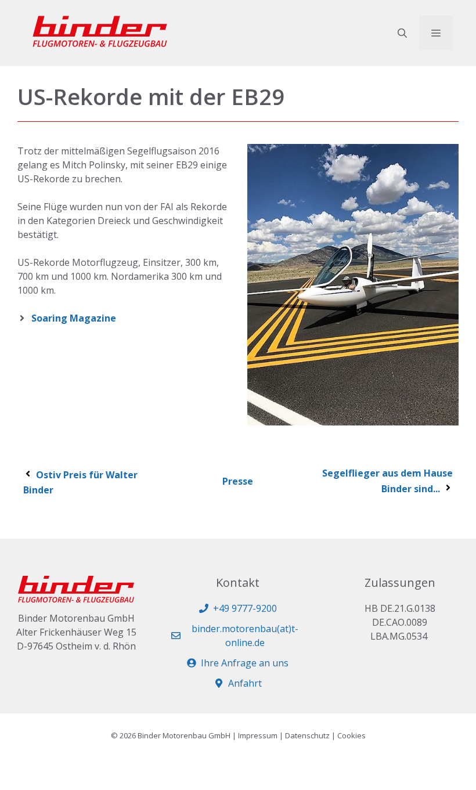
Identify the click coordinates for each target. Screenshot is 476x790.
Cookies (351, 735)
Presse (237, 481)
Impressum (257, 735)
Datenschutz (307, 735)
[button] (402, 33)
